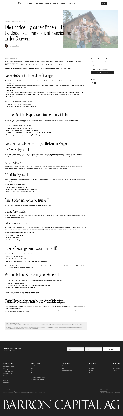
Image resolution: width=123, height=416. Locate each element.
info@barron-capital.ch (104, 389)
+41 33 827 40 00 (103, 391)
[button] (29, 3)
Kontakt (104, 3)
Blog (32, 368)
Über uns (64, 366)
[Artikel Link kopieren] (92, 83)
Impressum (116, 366)
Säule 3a (5, 380)
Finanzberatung (7, 382)
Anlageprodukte (7, 373)
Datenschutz (116, 368)
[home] (19, 3)
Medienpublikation (67, 370)
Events (33, 370)
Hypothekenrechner (36, 375)
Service (5, 375)
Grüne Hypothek (7, 369)
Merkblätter (34, 366)
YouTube (90, 375)
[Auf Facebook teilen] (98, 83)
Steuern (5, 378)
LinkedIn (90, 370)
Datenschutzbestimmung (105, 69)
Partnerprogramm (8, 371)
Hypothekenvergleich (8, 366)
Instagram (91, 368)
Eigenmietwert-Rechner (37, 379)
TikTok (90, 372)
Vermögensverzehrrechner (38, 377)
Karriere (64, 368)
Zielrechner (34, 372)
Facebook (91, 366)
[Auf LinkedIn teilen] (95, 83)
